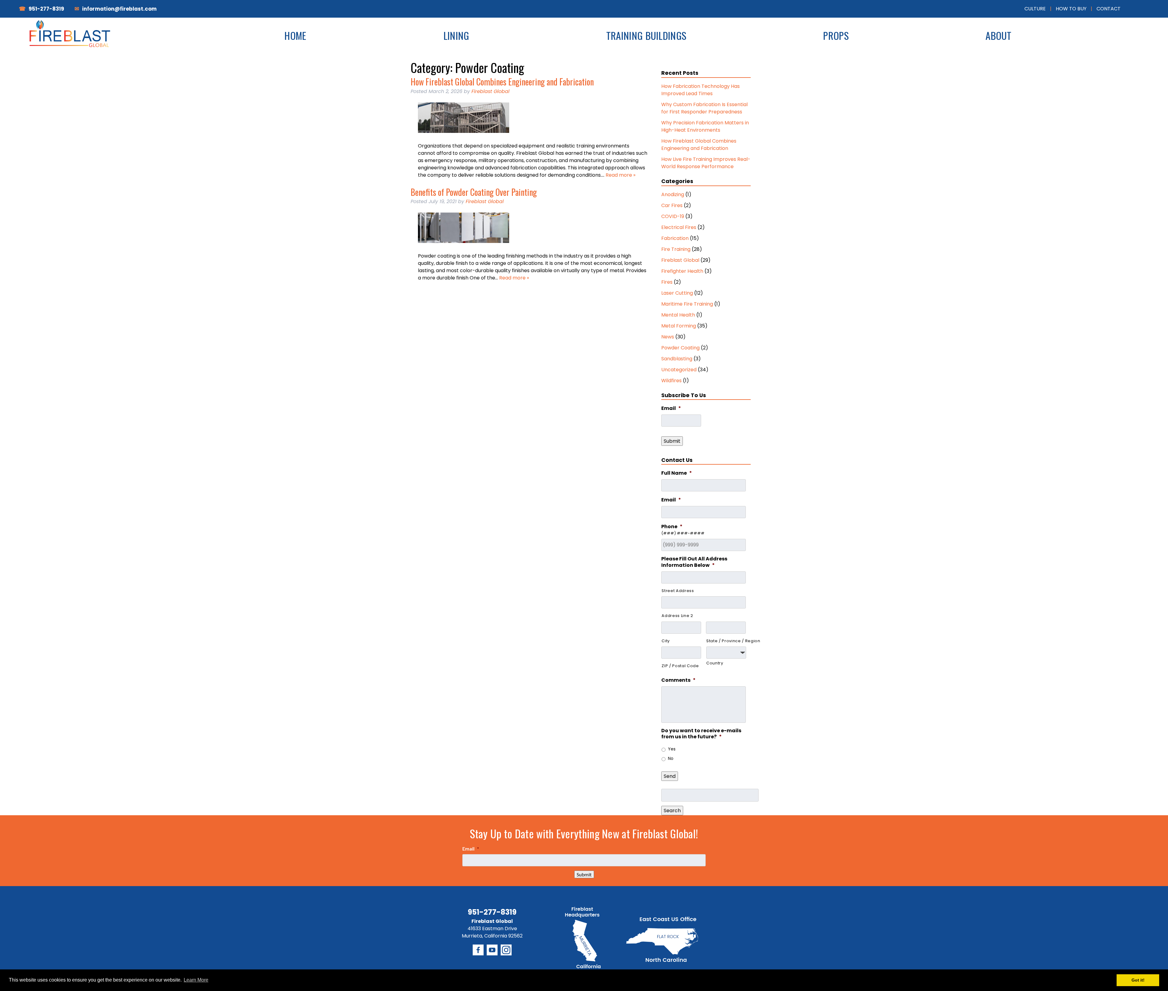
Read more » (620, 175)
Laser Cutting (677, 292)
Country (714, 663)
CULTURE (1035, 8)
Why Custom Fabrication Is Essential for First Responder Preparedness (704, 108)
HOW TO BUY (1071, 8)
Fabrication (675, 238)
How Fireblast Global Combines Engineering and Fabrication (502, 81)
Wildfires (671, 380)
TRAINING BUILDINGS (646, 35)
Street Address (678, 591)
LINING (456, 35)
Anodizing (672, 194)
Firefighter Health (682, 271)
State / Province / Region (726, 641)
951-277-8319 (46, 8)
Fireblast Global (490, 91)
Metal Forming (678, 325)
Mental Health (678, 314)
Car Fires (672, 205)
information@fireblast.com (119, 8)
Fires (667, 282)
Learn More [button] (196, 979)
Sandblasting (676, 358)
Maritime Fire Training (687, 303)
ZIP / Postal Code (680, 666)
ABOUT (998, 35)
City (666, 641)
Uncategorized (679, 369)
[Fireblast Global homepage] (72, 40)
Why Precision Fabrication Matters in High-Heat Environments (705, 126)
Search (672, 810)
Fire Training (675, 249)
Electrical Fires (678, 227)
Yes (672, 749)
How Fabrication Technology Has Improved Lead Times (700, 90)
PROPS (836, 35)
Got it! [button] (1138, 980)
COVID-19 (672, 216)
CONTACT (1109, 8)
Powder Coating (680, 347)
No (670, 758)
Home (295, 35)
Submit (672, 441)
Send (670, 776)
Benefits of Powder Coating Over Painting (474, 192)
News (667, 336)
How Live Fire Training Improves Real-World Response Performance (705, 163)
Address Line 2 (677, 616)
